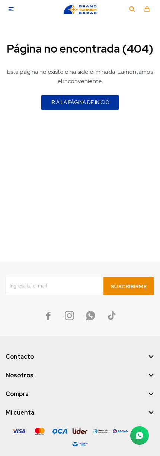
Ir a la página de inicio (80, 102)
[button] (132, 9)
